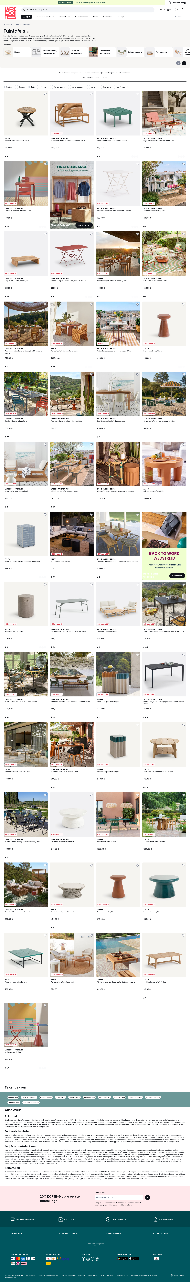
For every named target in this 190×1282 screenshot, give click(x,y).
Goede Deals (64, 17)
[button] (182, 9)
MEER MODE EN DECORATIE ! (161, 1234)
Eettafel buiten (46, 1097)
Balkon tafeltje (89, 1097)
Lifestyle (121, 17)
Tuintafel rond (13, 1102)
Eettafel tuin (60, 1097)
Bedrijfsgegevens (31, 1275)
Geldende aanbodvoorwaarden (14, 1275)
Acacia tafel (13, 1097)
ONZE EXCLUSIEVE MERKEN (114, 1234)
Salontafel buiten (135, 1097)
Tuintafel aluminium (31, 1102)
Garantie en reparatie (107, 1275)
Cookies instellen (93, 1275)
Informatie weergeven (95, 1244)
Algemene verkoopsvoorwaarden (48, 1275)
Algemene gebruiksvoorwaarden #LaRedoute (144, 1275)
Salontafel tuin (104, 1097)
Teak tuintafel (119, 1097)
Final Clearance (81, 17)
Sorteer (9, 87)
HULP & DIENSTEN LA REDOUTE (68, 1234)
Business (179, 17)
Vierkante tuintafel (153, 1097)
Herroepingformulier (122, 1275)
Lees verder (7, 44)
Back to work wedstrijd (45, 17)
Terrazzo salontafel (29, 1097)
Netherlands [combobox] (178, 1275)
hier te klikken (126, 1205)
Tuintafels (26, 24)
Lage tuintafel (74, 1097)
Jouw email (100, 1192)
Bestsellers (107, 17)
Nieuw (95, 17)
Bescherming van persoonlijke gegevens (73, 1275)
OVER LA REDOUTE (16, 1234)
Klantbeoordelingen (10, 1277)
